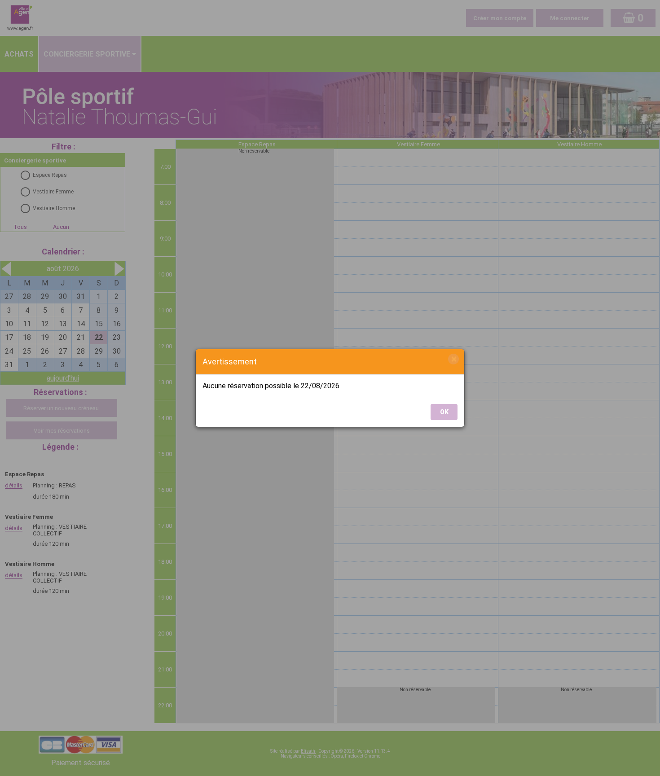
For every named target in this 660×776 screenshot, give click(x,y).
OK (444, 412)
